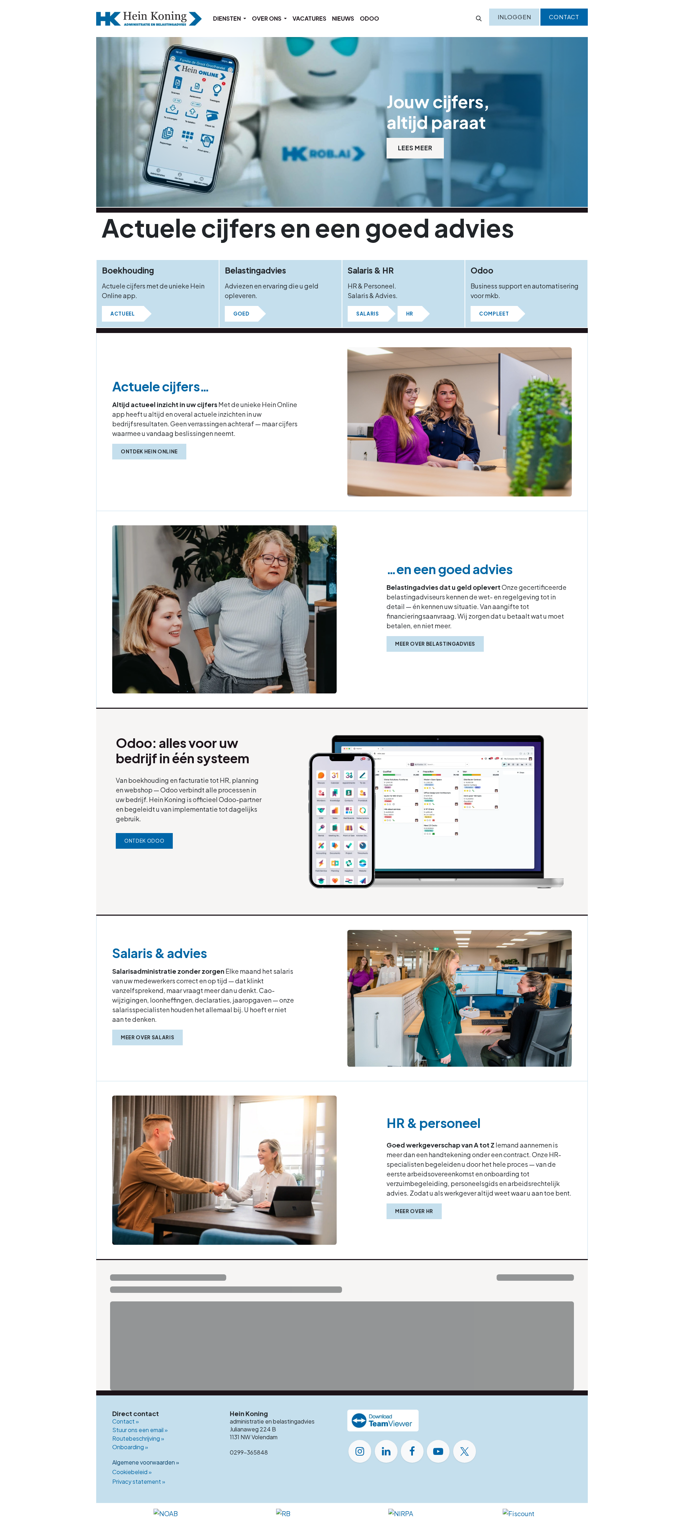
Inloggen (514, 17)
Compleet (494, 314)
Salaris (367, 314)
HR (409, 314)
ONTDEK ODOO (144, 841)
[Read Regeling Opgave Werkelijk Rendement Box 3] (165, 1342)
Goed (241, 314)
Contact (564, 17)
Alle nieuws (546, 1279)
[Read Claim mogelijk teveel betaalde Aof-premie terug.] (165, 1413)
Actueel (122, 314)
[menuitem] (229, 18)
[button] (478, 18)
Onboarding (130, 1513)
